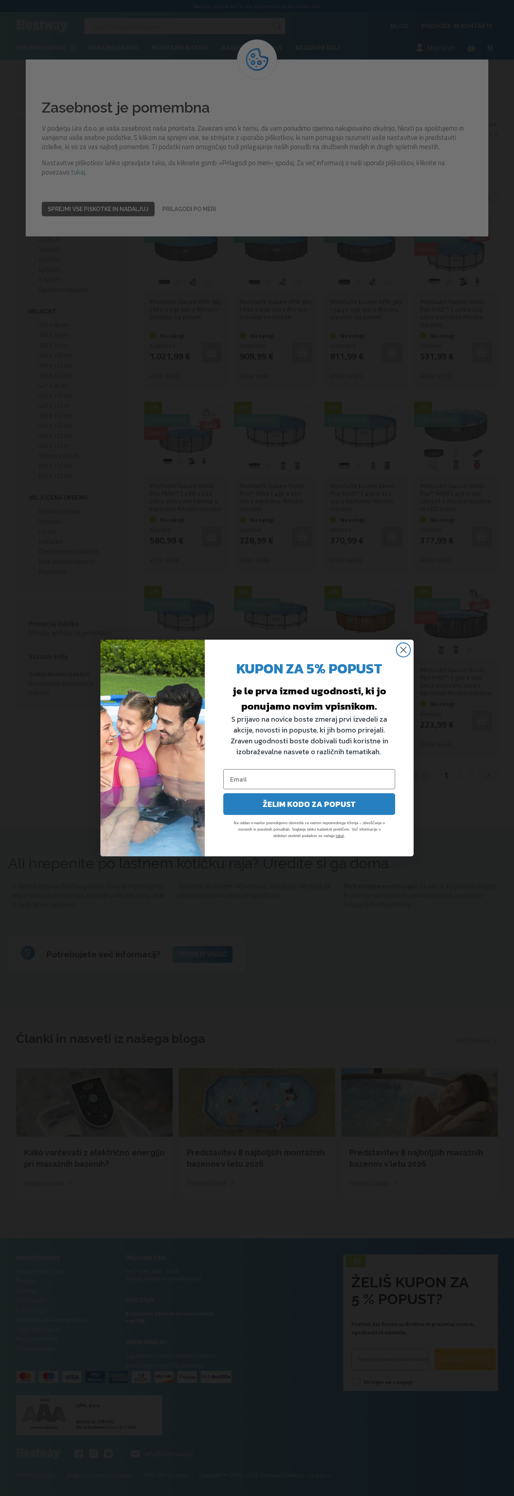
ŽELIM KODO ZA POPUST (309, 804)
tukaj (340, 836)
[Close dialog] (403, 650)
